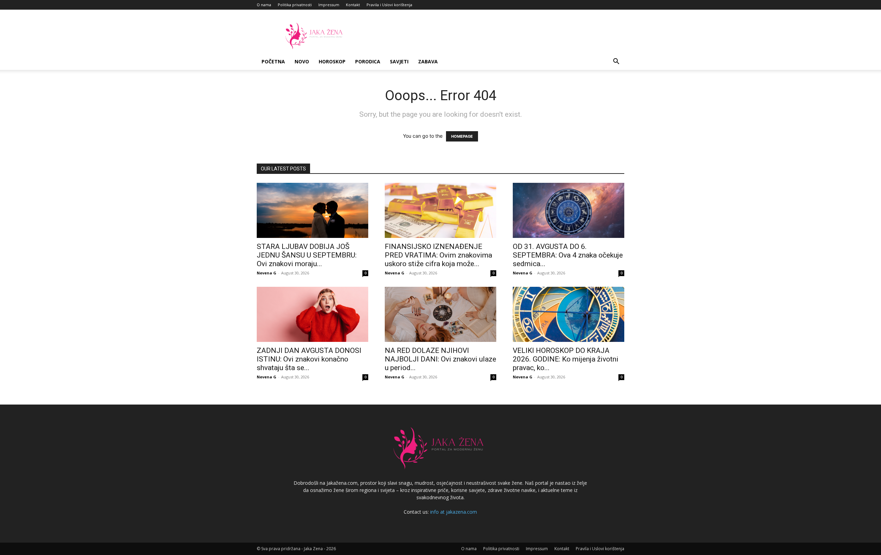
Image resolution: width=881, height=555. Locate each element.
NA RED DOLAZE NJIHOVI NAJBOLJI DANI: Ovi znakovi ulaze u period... (440, 359)
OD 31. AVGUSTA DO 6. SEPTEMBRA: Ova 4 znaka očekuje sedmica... (568, 255)
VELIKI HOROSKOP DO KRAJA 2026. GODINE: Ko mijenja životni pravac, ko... (565, 359)
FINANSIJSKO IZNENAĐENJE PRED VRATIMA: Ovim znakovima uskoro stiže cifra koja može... (438, 255)
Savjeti (399, 61)
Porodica (367, 61)
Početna (273, 61)
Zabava (428, 61)
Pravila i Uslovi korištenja (389, 4)
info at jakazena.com (453, 512)
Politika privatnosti (295, 4)
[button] (616, 62)
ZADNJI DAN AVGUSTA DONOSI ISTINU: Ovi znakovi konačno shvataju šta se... (309, 359)
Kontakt (353, 4)
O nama (264, 4)
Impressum (328, 4)
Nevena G (266, 272)
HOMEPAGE (462, 136)
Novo (302, 61)
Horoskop (332, 61)
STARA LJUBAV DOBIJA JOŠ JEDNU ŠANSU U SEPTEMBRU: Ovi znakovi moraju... (307, 255)
